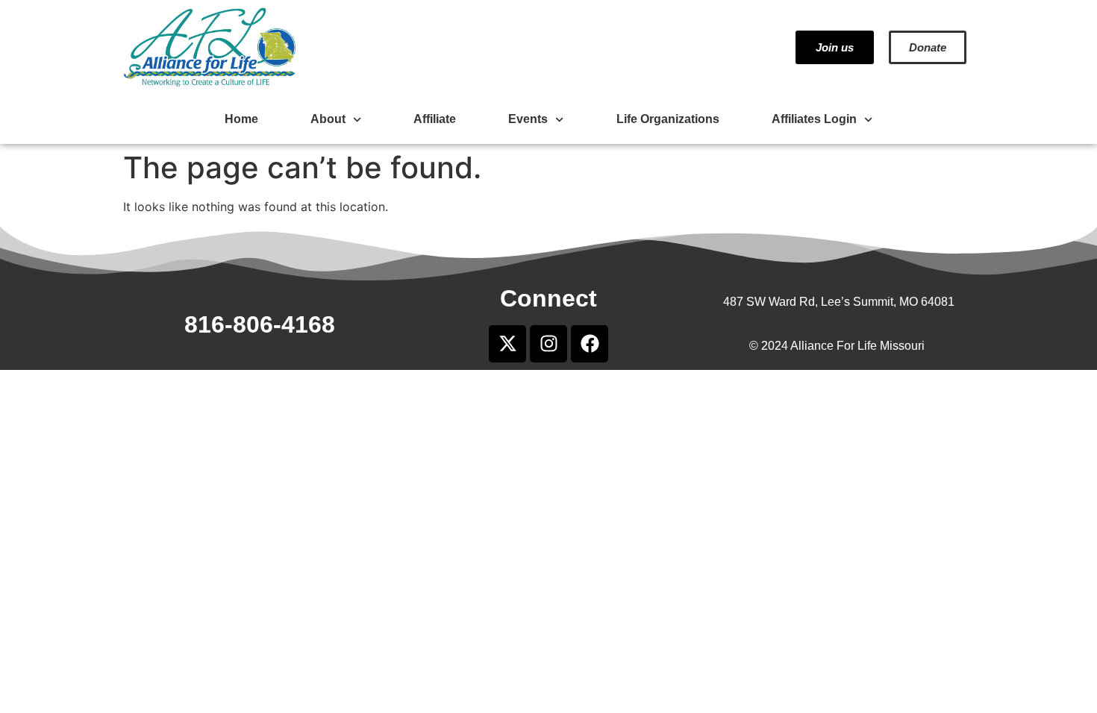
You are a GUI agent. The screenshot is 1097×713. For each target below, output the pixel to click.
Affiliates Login (814, 119)
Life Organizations (667, 119)
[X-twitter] (507, 343)
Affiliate (434, 119)
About (328, 119)
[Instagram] (548, 343)
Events (528, 119)
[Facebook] (589, 343)
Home (241, 119)
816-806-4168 (259, 324)
